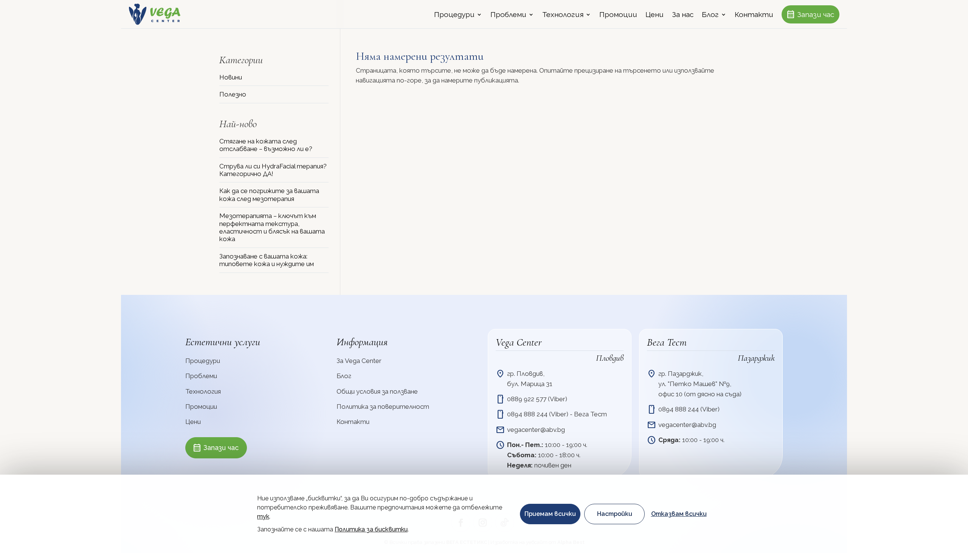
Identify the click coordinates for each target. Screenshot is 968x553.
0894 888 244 (527, 414)
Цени (654, 15)
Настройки (614, 513)
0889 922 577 (527, 399)
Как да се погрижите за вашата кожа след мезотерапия (269, 194)
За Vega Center (359, 361)
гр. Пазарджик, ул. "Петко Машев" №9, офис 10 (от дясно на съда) (700, 384)
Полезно (232, 94)
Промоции (618, 15)
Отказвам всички (679, 513)
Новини (230, 77)
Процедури (454, 15)
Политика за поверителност (383, 406)
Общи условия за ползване (377, 391)
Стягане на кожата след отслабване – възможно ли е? (265, 145)
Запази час (810, 14)
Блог (710, 15)
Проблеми (508, 15)
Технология (562, 15)
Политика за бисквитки (371, 529)
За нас (682, 15)
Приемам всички (550, 513)
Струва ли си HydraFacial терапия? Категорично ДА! (273, 170)
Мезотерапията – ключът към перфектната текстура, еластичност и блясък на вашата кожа (272, 227)
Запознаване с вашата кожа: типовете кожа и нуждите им (266, 260)
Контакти (754, 15)
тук (263, 516)
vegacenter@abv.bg (536, 429)
